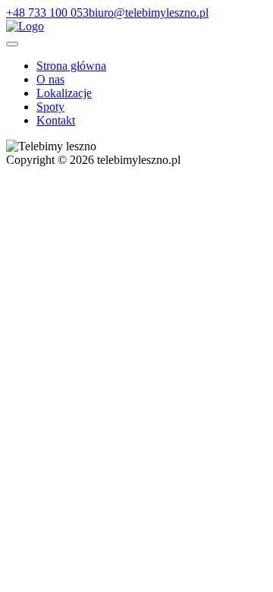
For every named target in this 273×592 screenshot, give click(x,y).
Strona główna (71, 65)
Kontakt (55, 120)
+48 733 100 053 (47, 12)
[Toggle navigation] (12, 44)
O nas (50, 79)
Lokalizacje (64, 93)
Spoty (50, 106)
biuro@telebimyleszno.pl (149, 12)
